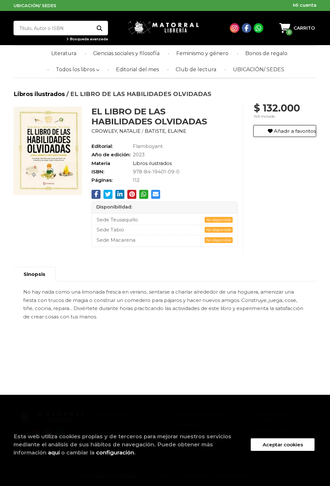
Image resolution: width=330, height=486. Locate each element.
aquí (54, 452)
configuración (115, 452)
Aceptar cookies (283, 445)
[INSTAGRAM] (234, 28)
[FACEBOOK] (246, 28)
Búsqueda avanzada (88, 39)
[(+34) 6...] (258, 28)
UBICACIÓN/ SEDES (35, 5)
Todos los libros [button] (76, 69)
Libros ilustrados (40, 94)
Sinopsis (34, 274)
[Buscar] (99, 28)
